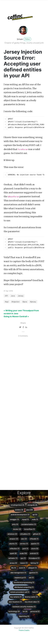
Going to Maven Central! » (16, 316)
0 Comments (23, 336)
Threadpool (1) (34, 558)
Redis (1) (35, 519)
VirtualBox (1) (25, 534)
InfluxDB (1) (34, 539)
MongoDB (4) (32, 505)
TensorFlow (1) (29, 529)
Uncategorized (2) (17, 505)
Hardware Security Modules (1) (24, 607)
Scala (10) (23, 553)
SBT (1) (31, 578)
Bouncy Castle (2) (31, 597)
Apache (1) (35, 544)
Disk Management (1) (18, 573)
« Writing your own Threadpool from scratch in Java (21, 312)
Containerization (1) (28, 524)
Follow (27, 39)
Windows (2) (12, 534)
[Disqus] (22, 380)
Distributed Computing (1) (24, 587)
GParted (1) (33, 573)
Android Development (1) (20, 515)
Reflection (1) (14, 549)
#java (25, 302)
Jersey (20, 296)
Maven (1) (24, 563)
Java (13, 296)
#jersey (33, 302)
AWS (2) (24, 539)
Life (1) (13, 568)
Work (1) (22, 568)
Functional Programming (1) (24, 582)
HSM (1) (35, 592)
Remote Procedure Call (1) (19, 592)
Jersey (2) (13, 563)
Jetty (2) (15, 524)
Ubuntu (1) (13, 544)
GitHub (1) (36, 534)
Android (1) (34, 553)
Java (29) (29, 510)
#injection (15, 302)
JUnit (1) (25, 549)
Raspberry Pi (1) (20, 578)
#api (6, 302)
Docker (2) (17, 529)
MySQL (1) (25, 519)
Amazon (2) (14, 539)
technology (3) (14, 611)
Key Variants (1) (16, 597)
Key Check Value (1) (32, 602)
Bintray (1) (34, 563)
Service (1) (24, 544)
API (6, 296)
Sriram (20, 39)
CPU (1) (23, 558)
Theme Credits (24, 630)
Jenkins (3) (19, 510)
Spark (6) (13, 553)
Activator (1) (12, 558)
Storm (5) (34, 549)
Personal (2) (35, 611)
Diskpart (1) (32, 568)
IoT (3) (25, 611)
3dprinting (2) (24, 616)
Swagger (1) (14, 519)
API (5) (34, 515)
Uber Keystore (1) (15, 602)
